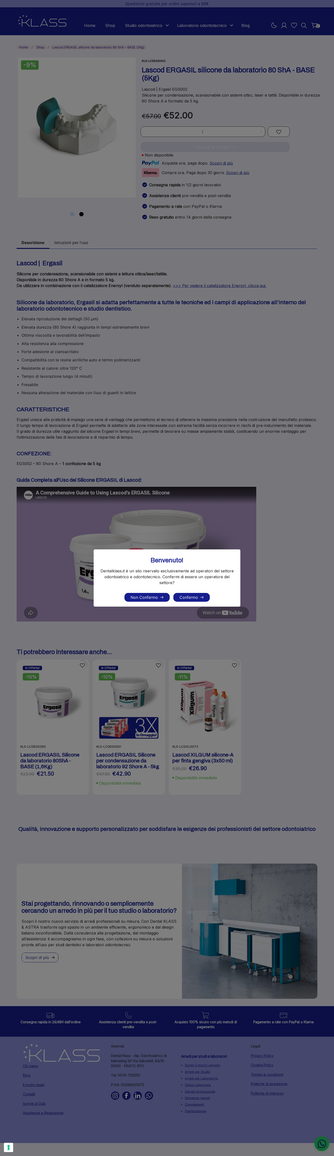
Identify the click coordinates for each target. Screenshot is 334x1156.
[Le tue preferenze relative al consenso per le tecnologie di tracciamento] (8, 1147)
